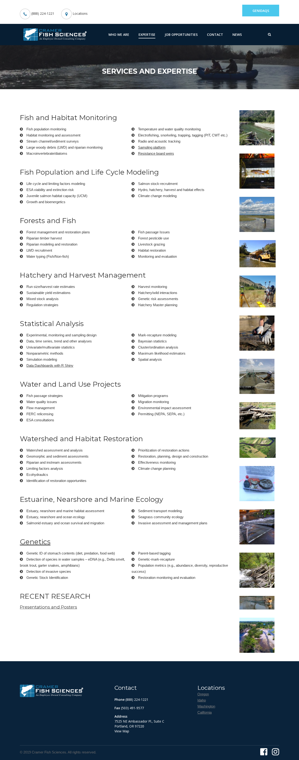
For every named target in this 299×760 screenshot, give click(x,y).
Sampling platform (152, 147)
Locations (80, 13)
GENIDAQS (261, 10)
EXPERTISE (147, 34)
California (204, 712)
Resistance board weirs (156, 153)
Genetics (35, 541)
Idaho (201, 700)
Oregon (203, 694)
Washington (206, 706)
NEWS (237, 34)
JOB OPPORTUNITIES (181, 34)
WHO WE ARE (118, 34)
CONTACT (215, 34)
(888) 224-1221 (42, 13)
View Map (121, 731)
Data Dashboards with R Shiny (49, 365)
